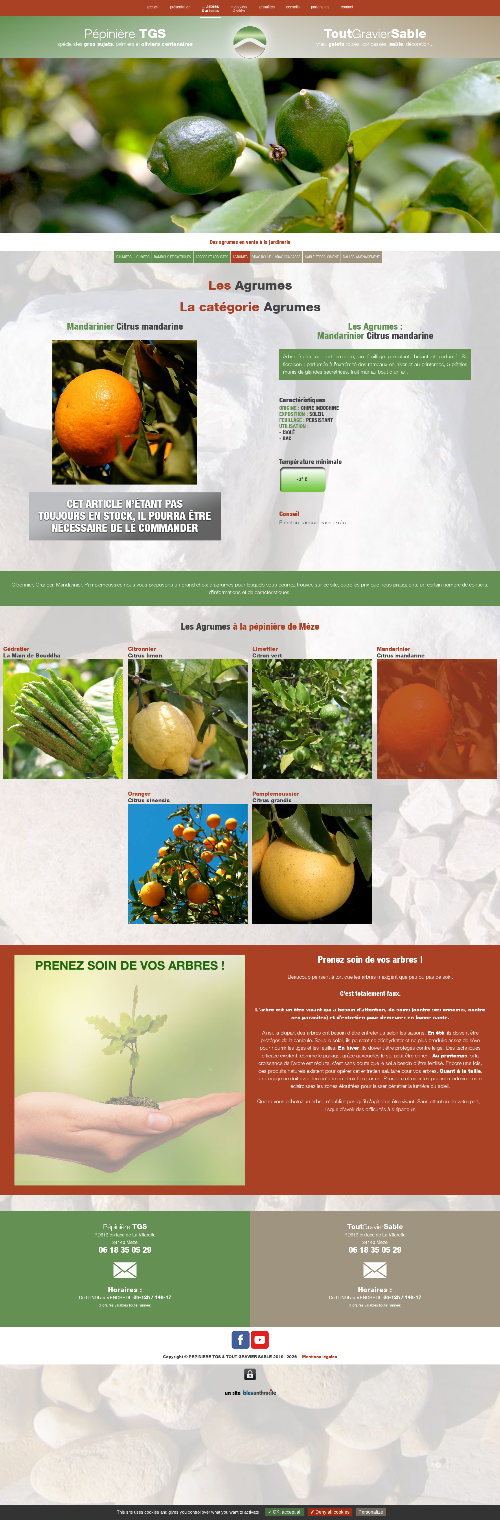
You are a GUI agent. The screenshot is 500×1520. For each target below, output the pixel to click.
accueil (153, 6)
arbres (210, 8)
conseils (292, 6)
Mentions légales (319, 1356)
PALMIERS (124, 256)
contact (347, 6)
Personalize (371, 1512)
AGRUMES (240, 256)
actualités (267, 6)
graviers (240, 8)
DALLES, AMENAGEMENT (361, 256)
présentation (180, 6)
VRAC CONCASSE (287, 256)
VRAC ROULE (261, 256)
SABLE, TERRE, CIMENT (322, 256)
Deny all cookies (332, 1512)
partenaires (320, 6)
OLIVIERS (143, 256)
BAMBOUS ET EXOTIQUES (172, 256)
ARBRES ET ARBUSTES (212, 256)
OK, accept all (287, 1512)
